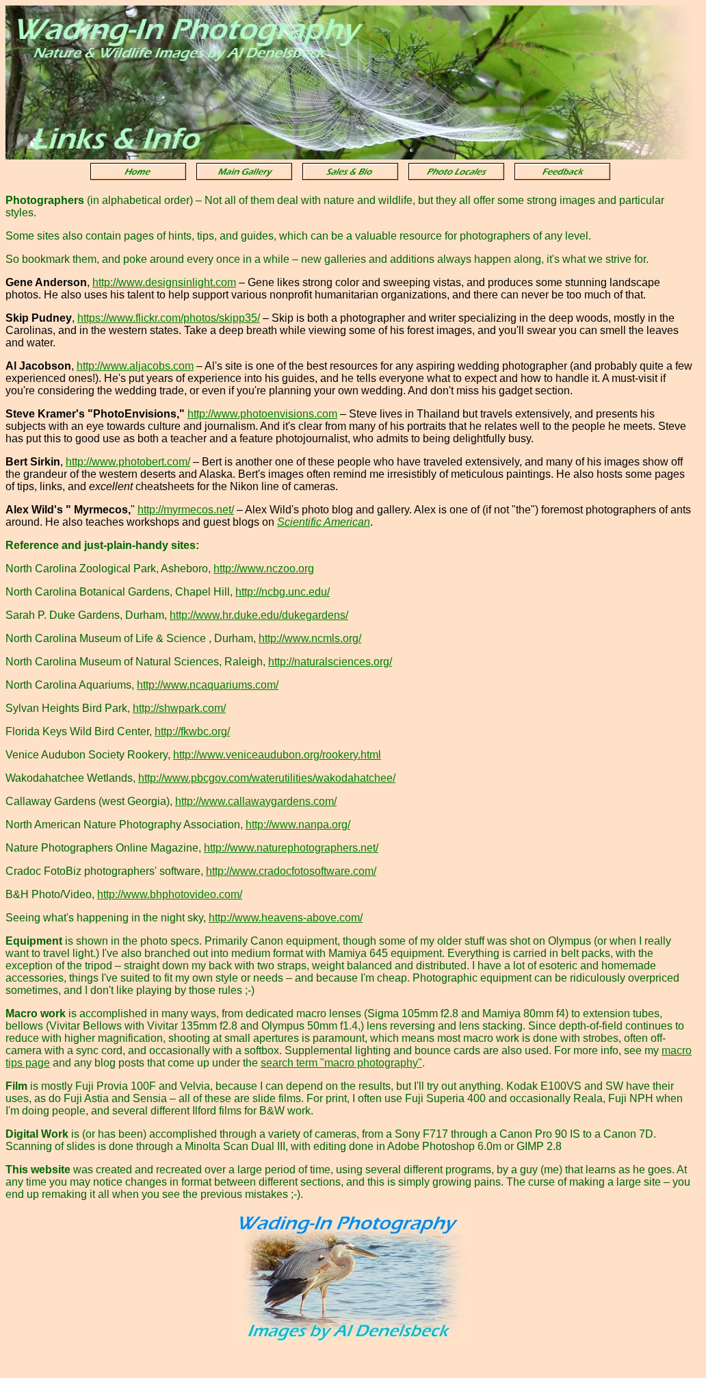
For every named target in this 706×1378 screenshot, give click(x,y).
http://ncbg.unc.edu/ (282, 592)
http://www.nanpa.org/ (298, 824)
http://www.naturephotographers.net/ (291, 848)
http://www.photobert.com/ (128, 462)
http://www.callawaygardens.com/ (256, 801)
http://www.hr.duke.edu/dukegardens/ (259, 615)
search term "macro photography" (341, 1063)
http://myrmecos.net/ (186, 509)
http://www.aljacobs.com (135, 366)
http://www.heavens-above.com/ (286, 917)
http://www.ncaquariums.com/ (207, 685)
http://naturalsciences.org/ (330, 661)
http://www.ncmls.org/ (310, 638)
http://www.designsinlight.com (164, 282)
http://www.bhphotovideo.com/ (169, 894)
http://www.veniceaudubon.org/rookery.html (277, 755)
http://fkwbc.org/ (192, 731)
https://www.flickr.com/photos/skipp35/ (168, 318)
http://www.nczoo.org (263, 568)
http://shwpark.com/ (179, 708)
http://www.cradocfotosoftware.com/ (291, 871)
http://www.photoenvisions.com (262, 414)
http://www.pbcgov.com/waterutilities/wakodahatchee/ (266, 778)
